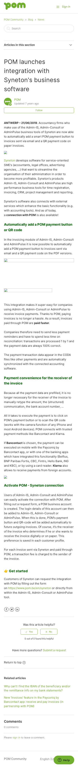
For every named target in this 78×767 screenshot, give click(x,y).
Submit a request (54, 650)
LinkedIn (17, 609)
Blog (30, 19)
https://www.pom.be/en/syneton (29, 588)
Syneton (9, 160)
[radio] (29, 632)
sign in (16, 737)
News (41, 19)
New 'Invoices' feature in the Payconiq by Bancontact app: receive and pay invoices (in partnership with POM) (33, 702)
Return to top (13, 662)
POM (17, 99)
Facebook (6, 609)
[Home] (15, 8)
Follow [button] (39, 110)
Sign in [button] (66, 6)
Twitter (11, 609)
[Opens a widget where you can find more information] (63, 760)
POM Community (13, 19)
